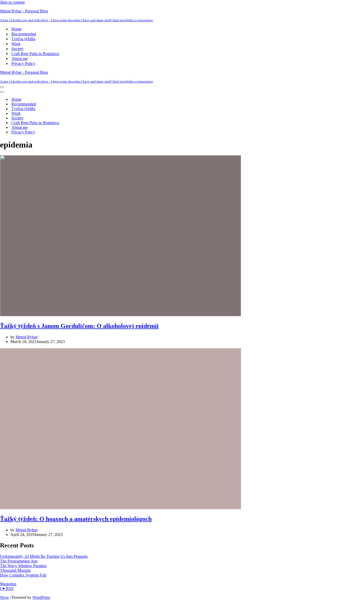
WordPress (41, 597)
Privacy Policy (23, 63)
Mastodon (8, 584)
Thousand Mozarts (15, 570)
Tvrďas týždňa (23, 39)
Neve (4, 597)
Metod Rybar (26, 337)
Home (16, 29)
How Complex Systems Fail (23, 575)
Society (17, 48)
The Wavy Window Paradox (23, 565)
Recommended (23, 34)
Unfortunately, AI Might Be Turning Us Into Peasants (44, 556)
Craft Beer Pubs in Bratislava (35, 53)
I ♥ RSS (6, 588)
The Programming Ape (19, 561)
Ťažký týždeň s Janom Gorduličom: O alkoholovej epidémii (79, 326)
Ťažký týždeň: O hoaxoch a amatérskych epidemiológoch (76, 518)
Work (15, 44)
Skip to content (12, 2)
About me (19, 58)
